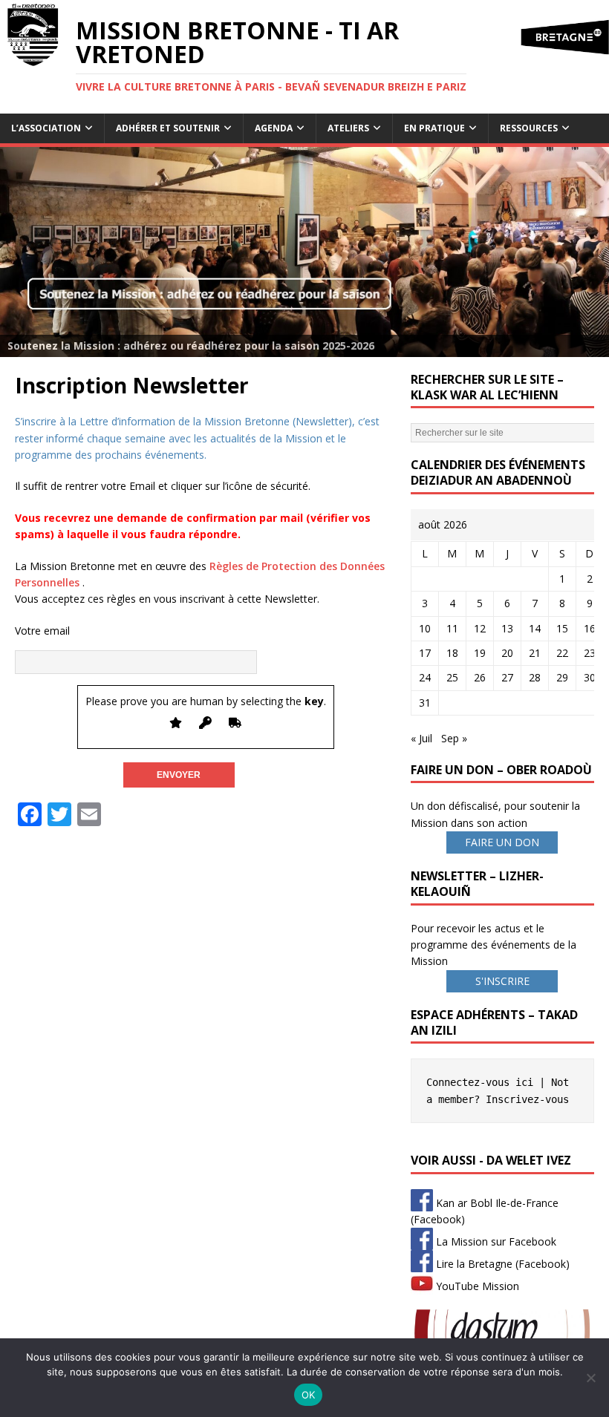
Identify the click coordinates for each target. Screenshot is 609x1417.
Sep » (454, 738)
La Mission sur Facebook (494, 1241)
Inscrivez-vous (527, 1099)
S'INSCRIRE (502, 981)
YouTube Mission (476, 1286)
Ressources (529, 128)
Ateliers (348, 128)
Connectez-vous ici (479, 1082)
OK (309, 1395)
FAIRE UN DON (502, 842)
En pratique (434, 128)
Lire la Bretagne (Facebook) (501, 1264)
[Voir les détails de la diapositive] (304, 252)
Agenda (274, 128)
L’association (46, 128)
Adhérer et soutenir (168, 128)
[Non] (590, 1377)
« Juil (421, 738)
